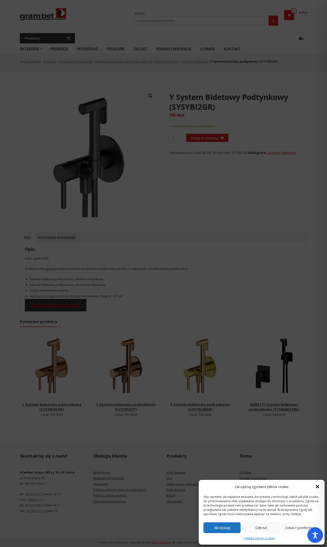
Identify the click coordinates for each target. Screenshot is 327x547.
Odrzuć (261, 527)
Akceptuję (222, 527)
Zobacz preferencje (301, 527)
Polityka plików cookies (259, 538)
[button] (317, 486)
